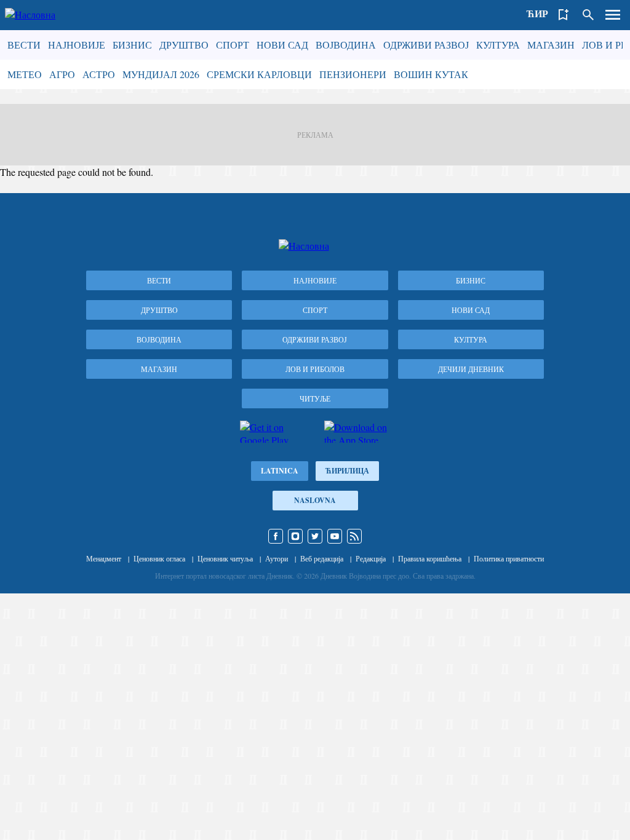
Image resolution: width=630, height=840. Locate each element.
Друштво (184, 44)
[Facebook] (275, 536)
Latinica (279, 471)
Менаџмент (103, 558)
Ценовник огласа (159, 558)
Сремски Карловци (259, 74)
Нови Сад (282, 44)
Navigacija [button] (612, 14)
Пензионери (352, 74)
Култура (498, 44)
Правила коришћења (429, 558)
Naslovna (315, 500)
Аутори (276, 558)
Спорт (232, 44)
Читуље (315, 398)
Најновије (76, 44)
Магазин (551, 44)
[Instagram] (295, 536)
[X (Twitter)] (315, 536)
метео (24, 74)
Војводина (346, 44)
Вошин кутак (431, 74)
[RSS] (354, 536)
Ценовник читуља (225, 558)
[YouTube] (334, 536)
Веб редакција (321, 558)
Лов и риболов (315, 369)
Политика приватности (509, 558)
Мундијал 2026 (160, 74)
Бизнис (132, 44)
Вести (24, 44)
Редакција (371, 558)
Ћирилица (347, 471)
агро (62, 74)
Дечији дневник (471, 369)
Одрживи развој (426, 44)
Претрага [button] (588, 14)
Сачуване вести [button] (563, 14)
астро (98, 74)
